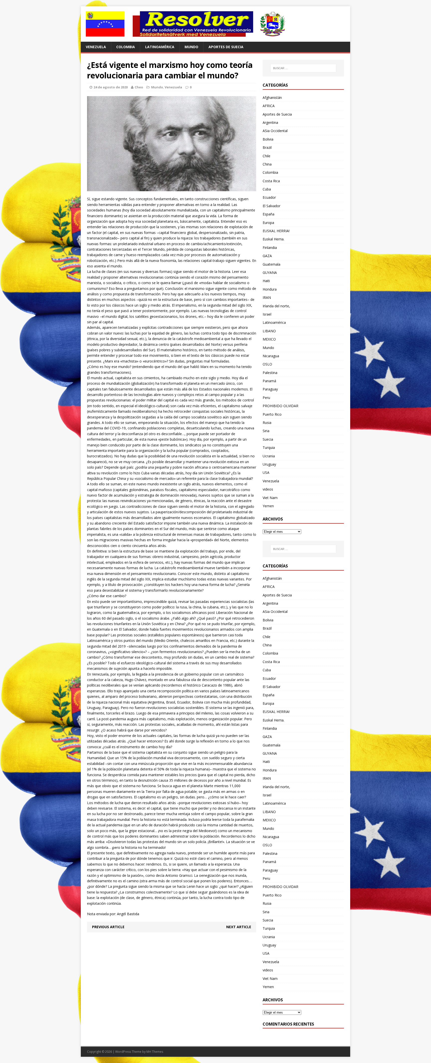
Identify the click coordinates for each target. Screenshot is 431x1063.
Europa (268, 222)
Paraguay (270, 389)
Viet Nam (270, 497)
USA (266, 472)
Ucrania (269, 456)
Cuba (267, 189)
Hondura (270, 289)
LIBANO (269, 331)
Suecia (268, 439)
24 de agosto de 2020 (111, 87)
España (268, 214)
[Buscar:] (303, 68)
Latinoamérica (159, 46)
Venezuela (96, 46)
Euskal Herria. (273, 239)
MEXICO (269, 339)
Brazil (267, 147)
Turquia (269, 447)
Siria (266, 430)
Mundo (191, 46)
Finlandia (270, 247)
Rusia (267, 422)
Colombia (125, 46)
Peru (266, 397)
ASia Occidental (275, 130)
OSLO (267, 364)
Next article (238, 926)
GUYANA (270, 272)
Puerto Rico (272, 414)
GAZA (267, 255)
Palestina (270, 372)
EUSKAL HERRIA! (276, 230)
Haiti (266, 280)
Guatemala (271, 264)
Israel (267, 314)
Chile (266, 156)
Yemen (268, 506)
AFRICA (269, 105)
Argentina (270, 122)
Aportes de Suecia (226, 46)
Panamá (269, 380)
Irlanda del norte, (276, 306)
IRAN (267, 297)
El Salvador (271, 205)
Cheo (139, 87)
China (267, 164)
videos (268, 489)
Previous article (108, 926)
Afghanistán (272, 97)
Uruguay (269, 464)
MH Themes (154, 1052)
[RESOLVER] (215, 24)
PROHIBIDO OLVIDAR (280, 405)
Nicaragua (271, 356)
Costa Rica (271, 180)
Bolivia (268, 139)
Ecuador (269, 197)
